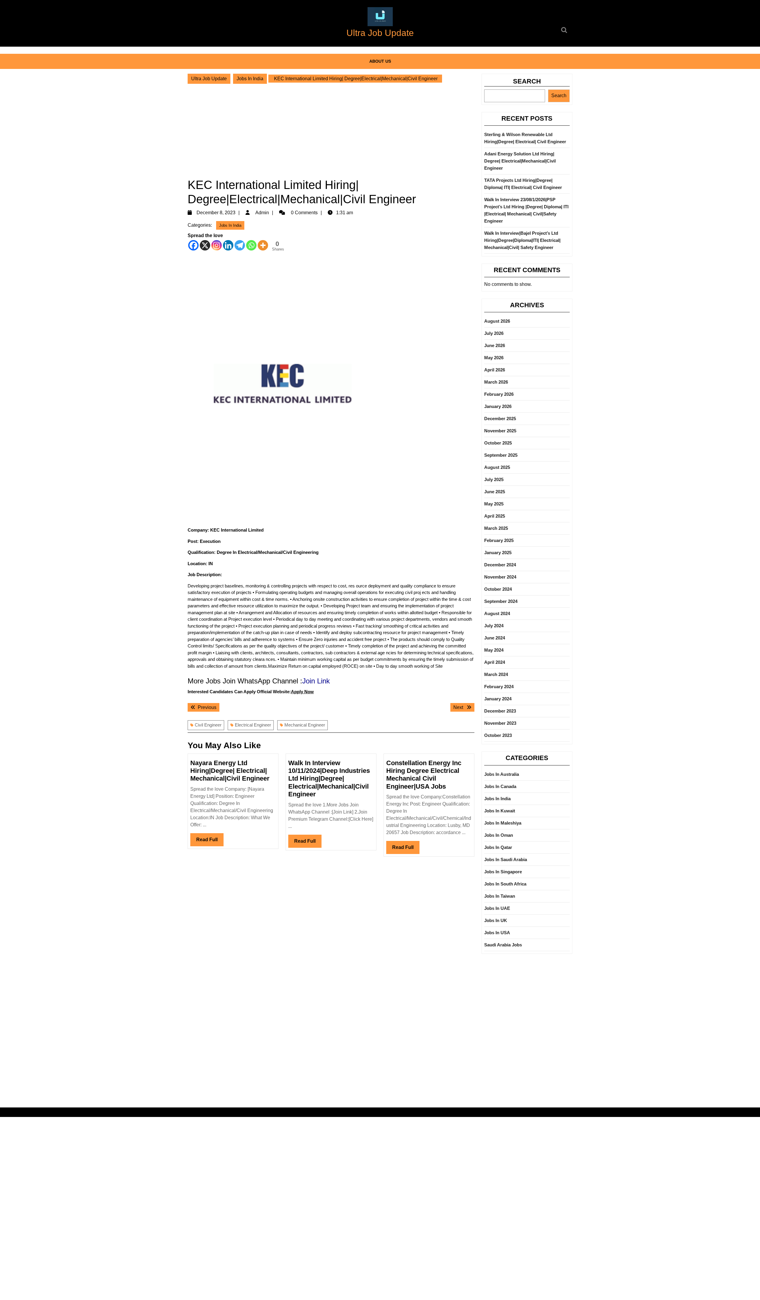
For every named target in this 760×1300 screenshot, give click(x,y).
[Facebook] (193, 245)
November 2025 (500, 430)
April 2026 (494, 369)
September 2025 (500, 455)
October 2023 (498, 735)
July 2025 (494, 479)
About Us (380, 61)
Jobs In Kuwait (499, 810)
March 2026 (496, 382)
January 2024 (498, 698)
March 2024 (496, 674)
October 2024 (498, 589)
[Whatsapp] (251, 245)
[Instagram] (216, 245)
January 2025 (498, 552)
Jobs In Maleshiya (502, 822)
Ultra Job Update (380, 33)
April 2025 (494, 516)
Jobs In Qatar (498, 847)
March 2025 (496, 528)
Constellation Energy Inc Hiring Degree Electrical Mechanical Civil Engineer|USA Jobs (423, 774)
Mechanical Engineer (304, 724)
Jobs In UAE (497, 908)
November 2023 (500, 723)
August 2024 (497, 613)
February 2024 (499, 686)
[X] (205, 245)
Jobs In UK (495, 920)
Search (527, 81)
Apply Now (302, 691)
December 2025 (500, 418)
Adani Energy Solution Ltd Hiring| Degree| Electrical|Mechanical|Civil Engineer (520, 161)
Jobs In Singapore (503, 871)
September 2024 (500, 601)
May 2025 (494, 503)
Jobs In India (250, 78)
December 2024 (500, 564)
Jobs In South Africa (505, 883)
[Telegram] (240, 245)
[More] (263, 245)
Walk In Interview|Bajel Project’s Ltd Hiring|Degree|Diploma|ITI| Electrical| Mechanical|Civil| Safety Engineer (522, 240)
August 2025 (497, 467)
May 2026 (494, 357)
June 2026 (494, 345)
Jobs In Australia (501, 774)
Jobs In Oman (498, 835)
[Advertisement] (331, 130)
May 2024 (494, 650)
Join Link (316, 681)
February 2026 (499, 394)
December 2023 (500, 710)
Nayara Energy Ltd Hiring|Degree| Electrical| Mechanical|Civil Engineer (230, 770)
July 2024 (494, 625)
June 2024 (494, 637)
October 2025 (498, 442)
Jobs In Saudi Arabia (505, 859)
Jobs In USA (497, 932)
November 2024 (500, 576)
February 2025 (499, 540)
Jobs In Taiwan (499, 896)
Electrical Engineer (253, 724)
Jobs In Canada (500, 786)
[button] (380, 16)
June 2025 (494, 491)
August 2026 (497, 321)
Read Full (210, 841)
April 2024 (494, 662)
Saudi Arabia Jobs (503, 944)
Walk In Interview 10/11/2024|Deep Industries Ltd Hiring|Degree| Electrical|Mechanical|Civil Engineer (329, 778)
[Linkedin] (228, 245)
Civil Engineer (208, 724)
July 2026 (494, 333)
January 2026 (498, 406)
